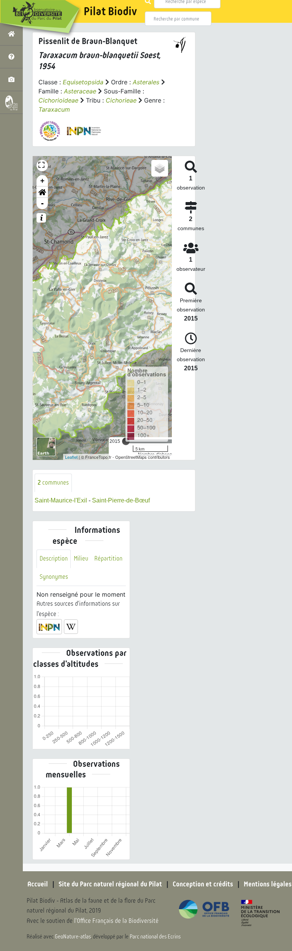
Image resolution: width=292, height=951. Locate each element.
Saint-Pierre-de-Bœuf (121, 500)
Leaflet (71, 457)
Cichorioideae (58, 100)
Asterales (146, 82)
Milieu (81, 558)
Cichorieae (121, 100)
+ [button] (42, 181)
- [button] (42, 203)
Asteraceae (80, 91)
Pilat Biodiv (110, 11)
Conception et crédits (203, 884)
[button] (42, 192)
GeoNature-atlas (73, 936)
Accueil (37, 884)
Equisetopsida (83, 82)
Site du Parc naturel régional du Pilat (110, 884)
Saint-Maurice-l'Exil (61, 500)
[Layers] (159, 168)
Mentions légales (268, 884)
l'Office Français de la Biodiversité (116, 920)
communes (53, 482)
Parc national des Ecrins (155, 936)
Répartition (108, 558)
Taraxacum (54, 109)
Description (54, 558)
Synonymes (54, 576)
